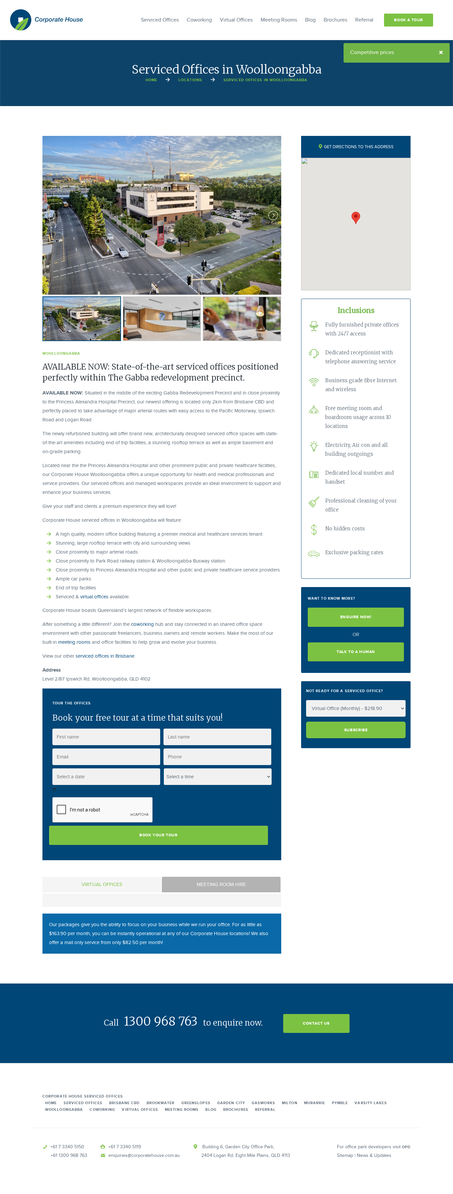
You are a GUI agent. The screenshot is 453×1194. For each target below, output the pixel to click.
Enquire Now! (355, 617)
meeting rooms (74, 642)
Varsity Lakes (371, 1103)
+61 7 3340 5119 (124, 1147)
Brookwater (161, 1103)
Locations (190, 80)
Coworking (199, 20)
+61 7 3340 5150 (67, 1147)
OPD (406, 1147)
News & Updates (374, 1155)
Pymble (340, 1103)
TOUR (408, 20)
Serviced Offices (160, 20)
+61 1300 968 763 (69, 1155)
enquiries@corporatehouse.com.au (144, 1155)
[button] (356, 218)
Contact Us (316, 1023)
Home (151, 80)
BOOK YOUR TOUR (158, 835)
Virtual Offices (236, 20)
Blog (310, 20)
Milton (289, 1103)
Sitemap (345, 1155)
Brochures (335, 20)
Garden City (231, 1103)
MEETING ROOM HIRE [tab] (221, 884)
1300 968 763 (161, 1021)
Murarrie (314, 1103)
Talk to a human (356, 651)
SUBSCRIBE (355, 730)
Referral (364, 20)
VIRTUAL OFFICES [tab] (102, 884)
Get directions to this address (358, 146)
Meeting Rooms (279, 20)
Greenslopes (196, 1103)
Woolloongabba (64, 1109)
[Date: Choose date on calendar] (54, 790)
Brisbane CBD (124, 1103)
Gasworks (263, 1103)
